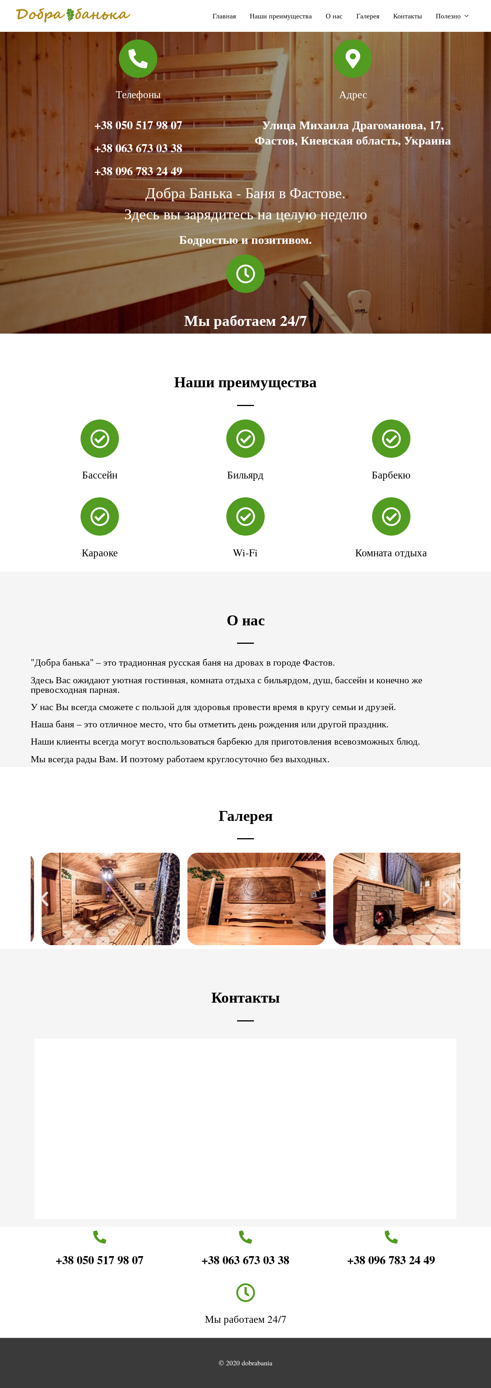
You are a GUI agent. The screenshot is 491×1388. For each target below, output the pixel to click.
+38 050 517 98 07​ (99, 1259)
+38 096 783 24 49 (138, 170)
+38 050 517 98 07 (138, 124)
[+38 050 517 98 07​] (99, 1236)
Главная (224, 15)
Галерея (367, 15)
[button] (44, 899)
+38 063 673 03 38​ (245, 1259)
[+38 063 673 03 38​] (245, 1236)
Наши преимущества (281, 15)
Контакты (407, 15)
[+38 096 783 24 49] (391, 1236)
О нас (334, 15)
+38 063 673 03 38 (138, 147)
